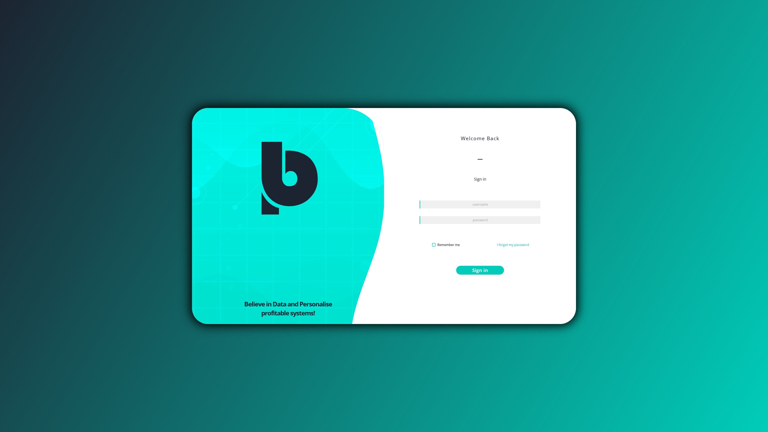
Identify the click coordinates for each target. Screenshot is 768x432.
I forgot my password (513, 245)
